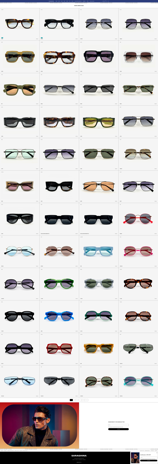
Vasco (72, 1)
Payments (5, 450)
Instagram (152, 450)
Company (84, 1)
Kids (64, 1)
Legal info (21, 450)
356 (69, 1)
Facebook (156, 450)
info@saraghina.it (147, 450)
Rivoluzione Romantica (78, 1)
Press (87, 1)
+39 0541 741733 (142, 450)
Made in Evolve (82, 458)
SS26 (56, 1)
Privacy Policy (25, 450)
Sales (67, 1)
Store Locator (92, 1)
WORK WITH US (79, 462)
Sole (62, 1)
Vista (59, 1)
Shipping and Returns (10, 450)
